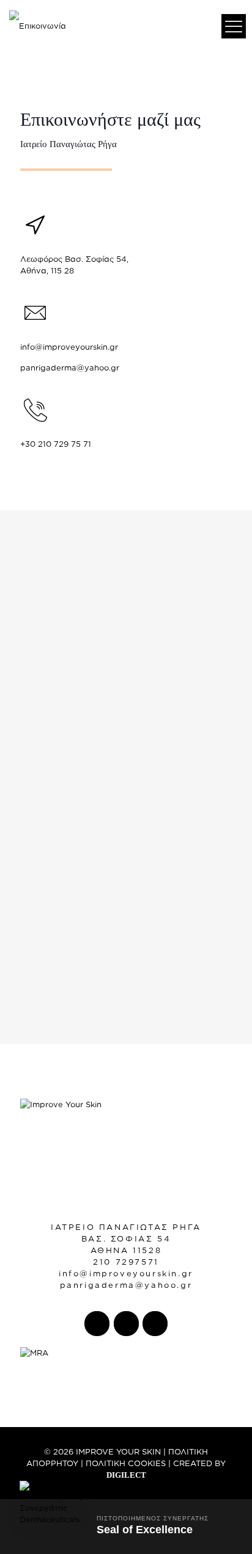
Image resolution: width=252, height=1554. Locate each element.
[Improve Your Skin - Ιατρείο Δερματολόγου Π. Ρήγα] (37, 24)
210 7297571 (126, 1261)
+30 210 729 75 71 (55, 443)
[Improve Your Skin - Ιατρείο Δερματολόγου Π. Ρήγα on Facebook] (96, 1323)
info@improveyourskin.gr (69, 346)
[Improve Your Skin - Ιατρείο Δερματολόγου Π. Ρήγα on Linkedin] (155, 1323)
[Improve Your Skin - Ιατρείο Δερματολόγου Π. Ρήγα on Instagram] (126, 1323)
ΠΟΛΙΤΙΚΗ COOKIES (126, 1463)
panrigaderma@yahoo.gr (69, 367)
